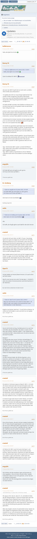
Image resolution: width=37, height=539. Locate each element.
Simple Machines (22, 535)
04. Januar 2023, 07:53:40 (7, 295)
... (16, 41)
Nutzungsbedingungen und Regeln (16, 533)
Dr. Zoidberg (6, 183)
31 (21, 41)
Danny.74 (5, 63)
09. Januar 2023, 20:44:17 (7, 419)
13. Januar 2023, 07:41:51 (7, 469)
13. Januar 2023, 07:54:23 (7, 490)
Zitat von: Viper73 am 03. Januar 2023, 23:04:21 (16, 299)
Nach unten (5, 41)
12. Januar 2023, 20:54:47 (7, 445)
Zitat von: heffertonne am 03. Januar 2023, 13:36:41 (17, 69)
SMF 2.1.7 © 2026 (14, 535)
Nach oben (4, 523)
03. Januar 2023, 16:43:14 (7, 211)
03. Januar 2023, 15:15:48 (7, 65)
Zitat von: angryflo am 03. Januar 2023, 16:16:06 (16, 189)
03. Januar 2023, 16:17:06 (7, 185)
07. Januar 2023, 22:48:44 (7, 324)
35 (29, 41)
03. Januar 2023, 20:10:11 (7, 234)
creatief (5, 232)
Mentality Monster (13, 25)
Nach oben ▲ (29, 533)
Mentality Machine (22, 25)
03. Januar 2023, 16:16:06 (7, 166)
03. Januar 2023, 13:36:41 (7, 49)
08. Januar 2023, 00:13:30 (7, 381)
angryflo (5, 164)
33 (25, 41)
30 (19, 41)
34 (27, 41)
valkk (4, 208)
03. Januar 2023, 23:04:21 (7, 271)
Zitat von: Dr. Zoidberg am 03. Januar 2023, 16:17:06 (17, 215)
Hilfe (6, 533)
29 (17, 41)
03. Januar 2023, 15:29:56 (7, 86)
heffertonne (6, 46)
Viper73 (5, 268)
